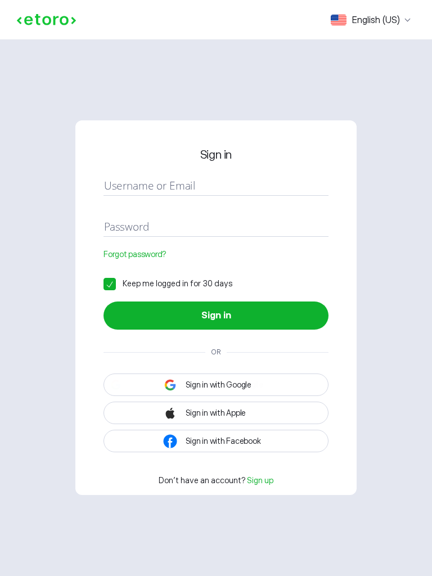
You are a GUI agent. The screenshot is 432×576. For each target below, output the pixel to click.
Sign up (260, 480)
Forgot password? (135, 254)
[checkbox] (168, 283)
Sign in (216, 315)
